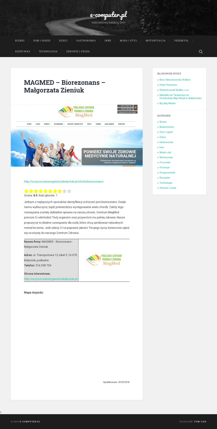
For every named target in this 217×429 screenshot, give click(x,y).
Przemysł (181, 40)
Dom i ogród (41, 40)
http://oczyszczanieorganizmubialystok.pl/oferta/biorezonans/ (64, 181)
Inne (108, 40)
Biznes (20, 40)
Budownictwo (166, 126)
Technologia (48, 51)
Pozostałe (164, 162)
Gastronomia (86, 40)
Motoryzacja (156, 40)
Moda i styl (128, 40)
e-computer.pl (108, 14)
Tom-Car (200, 421)
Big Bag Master (167, 103)
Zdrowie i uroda (78, 51)
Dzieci (63, 40)
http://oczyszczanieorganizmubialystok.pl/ (51, 279)
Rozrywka (22, 51)
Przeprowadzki (167, 172)
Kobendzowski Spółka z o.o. (174, 89)
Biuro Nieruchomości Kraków (174, 79)
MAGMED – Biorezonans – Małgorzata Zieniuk (64, 86)
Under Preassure (168, 84)
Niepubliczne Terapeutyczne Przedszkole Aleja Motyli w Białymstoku (180, 97)
